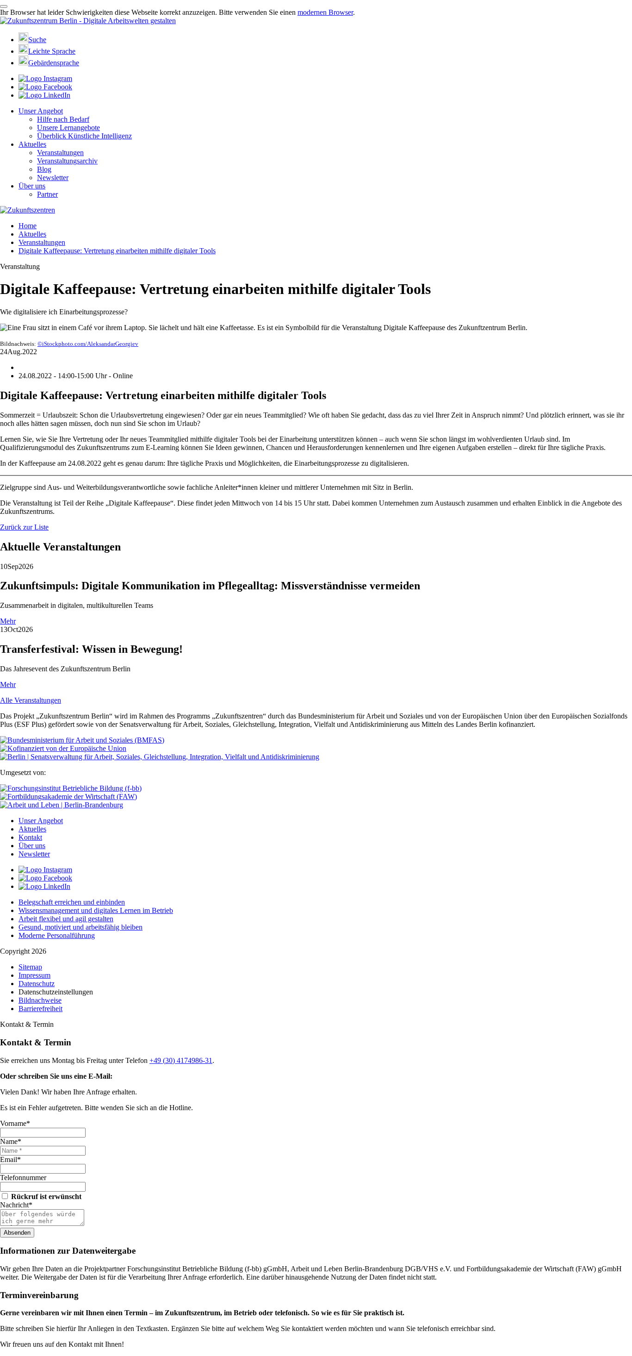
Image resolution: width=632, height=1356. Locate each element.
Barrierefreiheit (40, 1008)
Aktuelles (32, 144)
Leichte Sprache (51, 51)
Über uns (32, 186)
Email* (10, 1159)
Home (28, 226)
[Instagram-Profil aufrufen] (45, 78)
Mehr (8, 621)
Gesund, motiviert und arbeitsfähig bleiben (81, 927)
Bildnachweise (40, 1000)
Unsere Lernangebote (68, 127)
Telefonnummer (23, 1177)
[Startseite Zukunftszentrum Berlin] (88, 21)
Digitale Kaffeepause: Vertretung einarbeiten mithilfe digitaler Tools (117, 251)
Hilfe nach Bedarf (63, 119)
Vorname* (15, 1123)
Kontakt (30, 837)
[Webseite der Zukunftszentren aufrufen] (27, 210)
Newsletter (52, 177)
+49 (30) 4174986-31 (180, 1060)
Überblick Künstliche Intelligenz (84, 136)
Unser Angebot (41, 111)
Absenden (17, 1232)
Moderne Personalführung (57, 935)
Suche (37, 40)
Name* (10, 1141)
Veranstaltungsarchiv (67, 161)
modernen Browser (325, 12)
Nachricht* (16, 1205)
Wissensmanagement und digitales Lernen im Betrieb (96, 910)
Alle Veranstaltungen (30, 700)
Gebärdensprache (53, 63)
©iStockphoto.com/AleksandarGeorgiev (87, 343)
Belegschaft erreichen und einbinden (72, 902)
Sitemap (30, 967)
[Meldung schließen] (3, 6)
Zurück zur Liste (24, 527)
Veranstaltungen (60, 152)
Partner (47, 194)
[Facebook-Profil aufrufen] (45, 87)
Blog (44, 169)
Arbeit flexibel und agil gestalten (66, 919)
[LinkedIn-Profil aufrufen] (44, 95)
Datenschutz (37, 983)
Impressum (34, 975)
